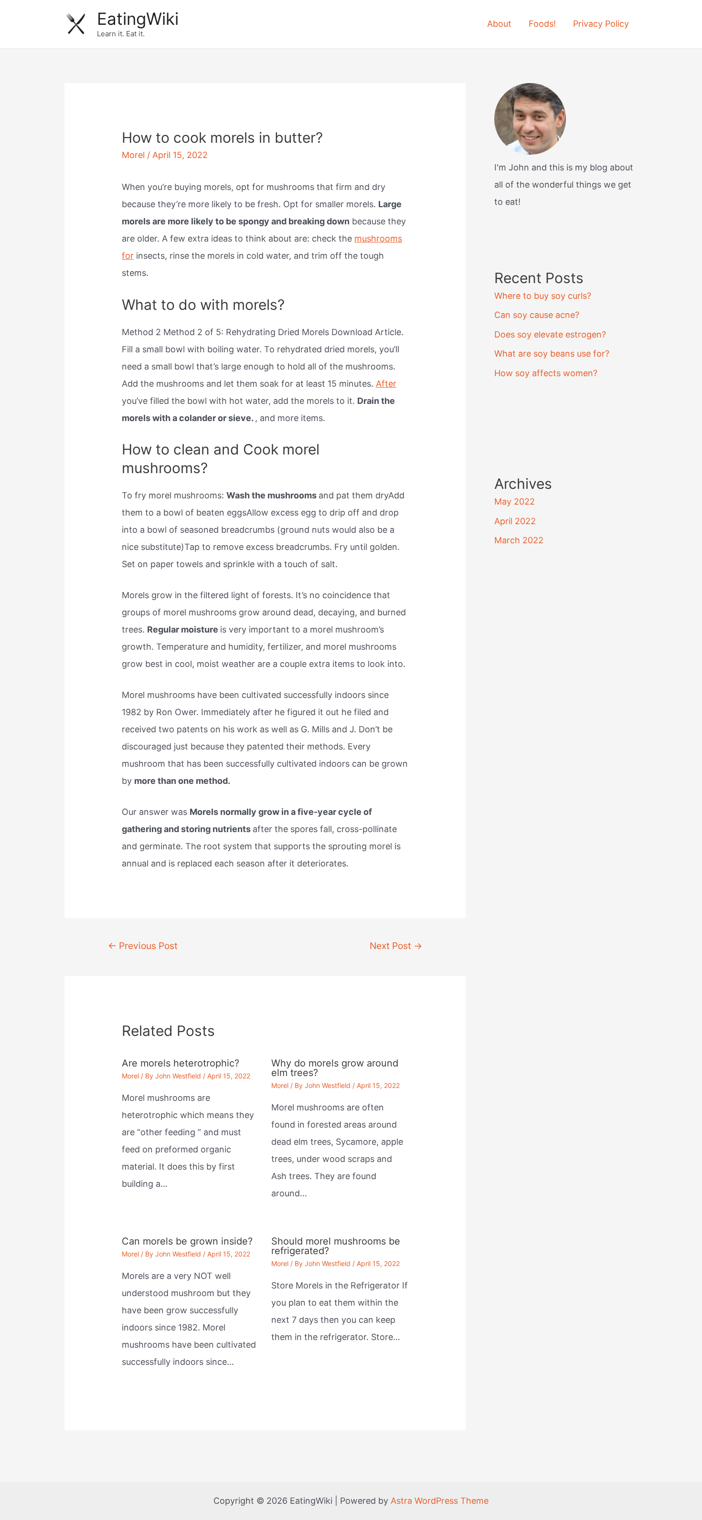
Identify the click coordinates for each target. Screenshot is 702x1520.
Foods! (542, 24)
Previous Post (143, 945)
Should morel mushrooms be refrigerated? (335, 1245)
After (386, 384)
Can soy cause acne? (536, 315)
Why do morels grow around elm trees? (334, 1067)
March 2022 (518, 540)
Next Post (396, 945)
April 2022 (515, 521)
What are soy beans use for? (551, 353)
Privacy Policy (601, 24)
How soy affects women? (545, 373)
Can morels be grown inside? (187, 1241)
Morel (133, 155)
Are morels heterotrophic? (180, 1063)
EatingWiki (138, 19)
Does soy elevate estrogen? (550, 334)
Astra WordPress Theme (440, 1501)
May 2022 (514, 501)
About (499, 24)
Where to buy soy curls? (542, 296)
